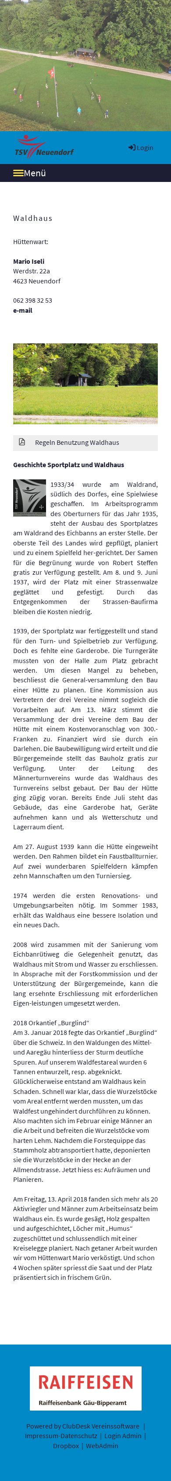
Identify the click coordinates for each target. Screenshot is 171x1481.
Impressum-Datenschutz (61, 1435)
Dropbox (66, 1445)
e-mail (22, 310)
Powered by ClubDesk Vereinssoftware (82, 1426)
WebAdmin (102, 1445)
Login (145, 147)
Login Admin (123, 1435)
